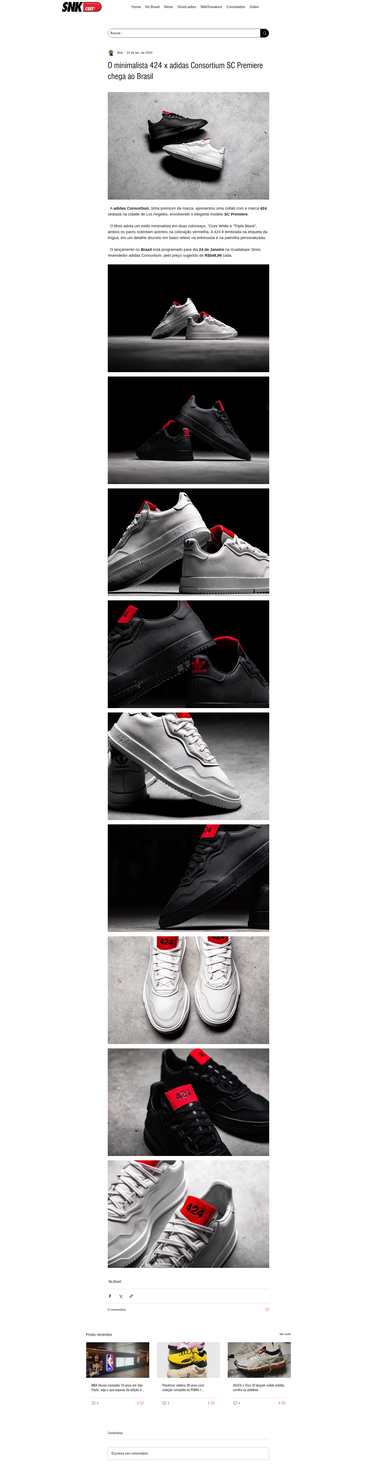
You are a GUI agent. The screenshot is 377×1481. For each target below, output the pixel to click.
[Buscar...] (264, 33)
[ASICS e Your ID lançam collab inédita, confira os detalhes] (259, 1360)
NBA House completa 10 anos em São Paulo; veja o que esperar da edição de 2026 (117, 1387)
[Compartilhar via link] (131, 1296)
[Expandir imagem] (188, 146)
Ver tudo (285, 1334)
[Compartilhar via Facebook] (110, 1296)
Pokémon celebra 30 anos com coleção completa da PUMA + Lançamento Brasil (183, 1387)
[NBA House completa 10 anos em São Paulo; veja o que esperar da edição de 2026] (117, 1360)
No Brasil (115, 1281)
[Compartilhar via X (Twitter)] (120, 1296)
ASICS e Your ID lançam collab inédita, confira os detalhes (258, 1387)
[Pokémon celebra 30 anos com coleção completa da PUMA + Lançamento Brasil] (188, 1360)
